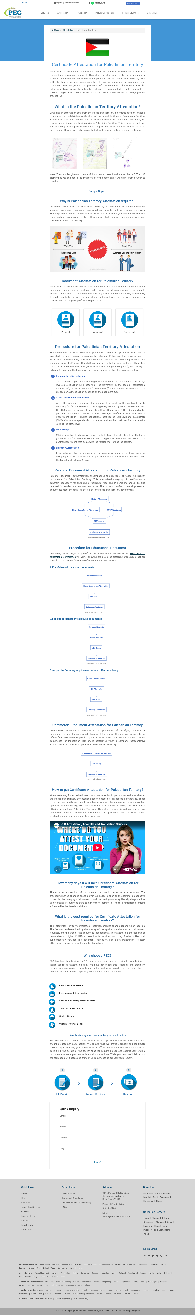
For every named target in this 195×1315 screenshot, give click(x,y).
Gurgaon (160, 1222)
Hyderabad (148, 1201)
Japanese (68, 1290)
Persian (67, 1294)
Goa (165, 1226)
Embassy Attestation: (28, 1264)
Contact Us (152, 13)
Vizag (146, 1234)
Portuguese (135, 1290)
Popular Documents (105, 13)
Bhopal (157, 1226)
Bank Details (27, 1225)
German (40, 1290)
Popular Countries (130, 13)
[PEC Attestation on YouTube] (166, 1256)
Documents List (28, 1216)
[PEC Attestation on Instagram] (161, 1256)
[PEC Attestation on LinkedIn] (153, 1256)
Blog (23, 1198)
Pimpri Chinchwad (52, 1264)
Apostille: (23, 1273)
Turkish (125, 1290)
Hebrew (99, 1294)
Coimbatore (164, 1230)
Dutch (33, 1294)
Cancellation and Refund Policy (76, 1202)
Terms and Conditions (72, 1198)
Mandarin (90, 1294)
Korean (102, 1290)
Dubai (146, 1230)
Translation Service (27, 1290)
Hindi (110, 1290)
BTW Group (125, 1311)
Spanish (49, 1290)
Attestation (63, 13)
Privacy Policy (68, 1193)
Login (24, 3)
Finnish (108, 1294)
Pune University (46, 1299)
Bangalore (164, 1197)
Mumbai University (81, 1299)
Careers (25, 1220)
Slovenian (117, 1294)
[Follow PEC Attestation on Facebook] (145, 1256)
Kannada (57, 1294)
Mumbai (147, 1197)
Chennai (155, 1218)
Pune (145, 1193)
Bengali (48, 1294)
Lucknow (147, 1226)
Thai (41, 1294)
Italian (117, 1290)
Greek (81, 1294)
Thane (159, 1201)
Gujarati (146, 1290)
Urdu (74, 1294)
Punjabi (155, 1290)
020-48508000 (109, 1208)
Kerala (169, 1222)
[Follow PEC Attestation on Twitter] (149, 1256)
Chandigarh (148, 1222)
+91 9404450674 (117, 1204)
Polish (170, 1290)
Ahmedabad (164, 1193)
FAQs (64, 1207)
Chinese (58, 1290)
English (127, 1294)
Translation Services (30, 1207)
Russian (93, 1290)
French (84, 1290)
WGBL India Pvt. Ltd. (108, 1311)
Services (45, 13)
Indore (146, 1218)
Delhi (155, 1197)
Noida (153, 1230)
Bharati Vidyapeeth (63, 1299)
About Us (25, 1202)
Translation (82, 13)
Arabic (76, 1290)
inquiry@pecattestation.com (67, 3)
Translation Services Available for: (33, 1282)
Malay (135, 1294)
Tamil (162, 1290)
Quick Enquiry (132, 3)
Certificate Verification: (29, 1299)
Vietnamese (24, 1294)
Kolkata (165, 1218)
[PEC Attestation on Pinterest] (157, 1256)
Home (24, 1193)
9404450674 (99, 3)
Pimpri (153, 1193)
